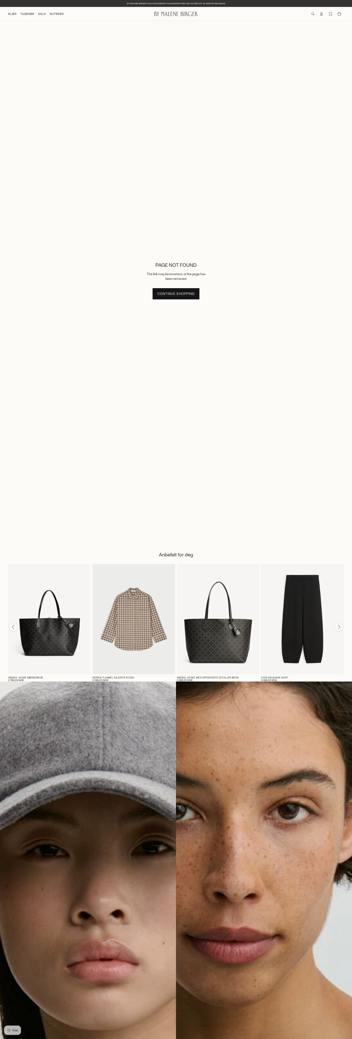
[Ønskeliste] (330, 13)
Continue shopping (175, 294)
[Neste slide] (169, 618)
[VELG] (169, 668)
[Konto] (321, 13)
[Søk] (312, 13)
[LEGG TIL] (84, 668)
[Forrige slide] (98, 618)
